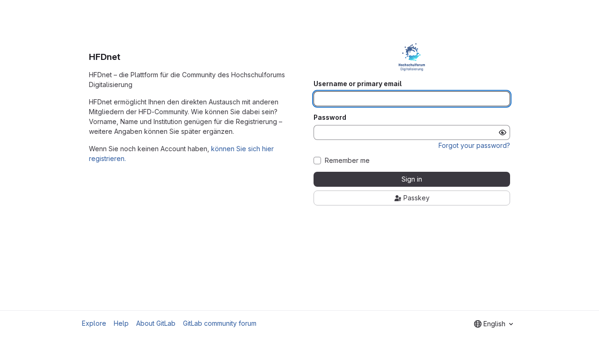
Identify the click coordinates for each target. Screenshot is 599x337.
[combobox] (493, 324)
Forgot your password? (474, 145)
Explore (94, 323)
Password (330, 117)
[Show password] (502, 132)
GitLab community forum (219, 323)
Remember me (347, 160)
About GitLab (155, 323)
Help (121, 323)
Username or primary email (358, 84)
